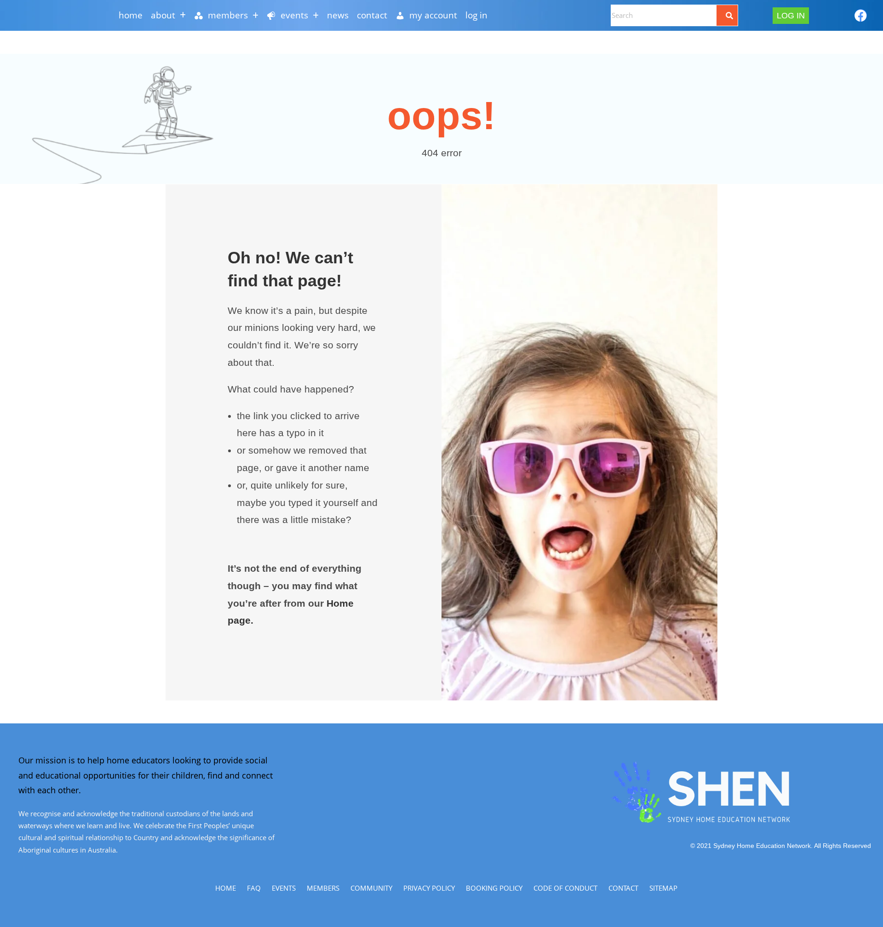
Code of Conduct (565, 888)
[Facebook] (860, 15)
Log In (476, 15)
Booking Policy (494, 888)
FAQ (254, 888)
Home (131, 15)
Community (371, 888)
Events (284, 888)
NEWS (338, 15)
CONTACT (372, 15)
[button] (168, 15)
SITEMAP (663, 888)
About (163, 15)
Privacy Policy (429, 888)
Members (323, 888)
